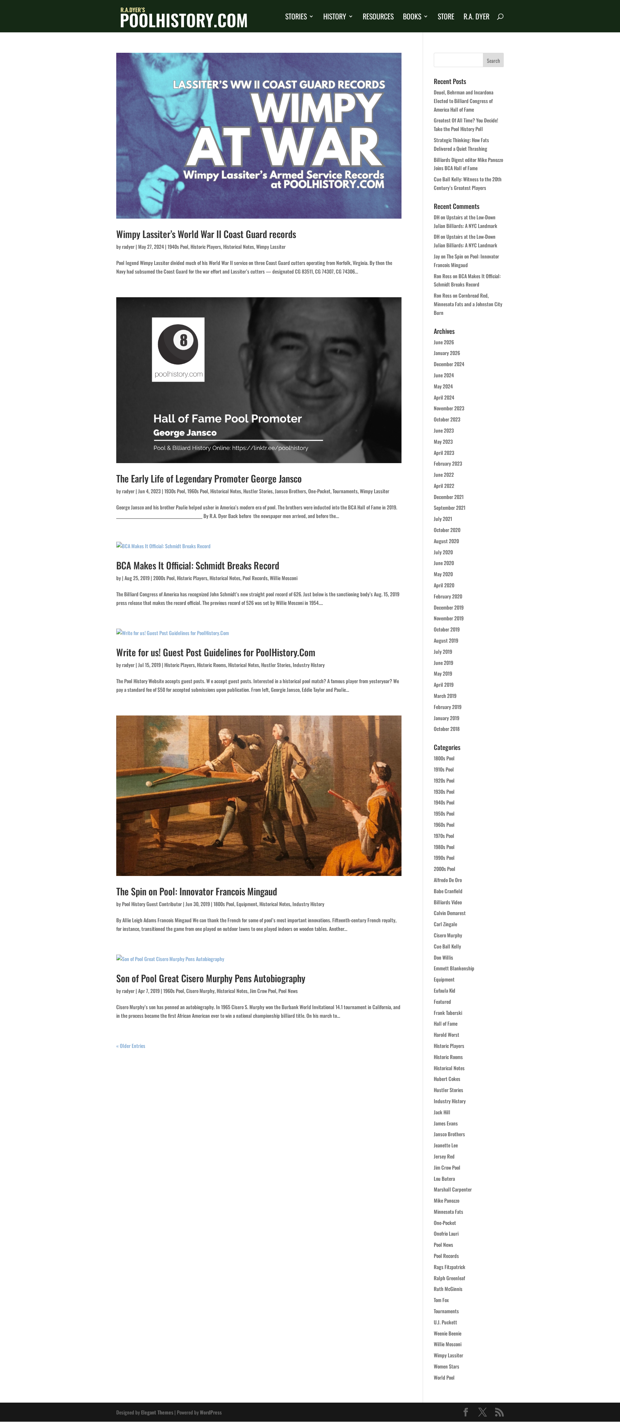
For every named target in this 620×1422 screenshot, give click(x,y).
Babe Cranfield (448, 891)
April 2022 (444, 485)
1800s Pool (223, 904)
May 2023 (443, 441)
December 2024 (449, 364)
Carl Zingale (445, 924)
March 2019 (445, 695)
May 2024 (443, 386)
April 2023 (444, 452)
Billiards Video (448, 902)
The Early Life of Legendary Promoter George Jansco (209, 478)
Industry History (309, 664)
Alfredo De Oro (448, 879)
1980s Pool (444, 846)
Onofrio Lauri (446, 1233)
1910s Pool (444, 769)
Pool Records (255, 578)
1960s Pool (197, 491)
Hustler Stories (258, 491)
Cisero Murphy (200, 990)
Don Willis (443, 957)
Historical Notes (238, 246)
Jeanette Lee (446, 1145)
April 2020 (444, 585)
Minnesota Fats (448, 1211)
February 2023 (448, 463)
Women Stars (446, 1366)
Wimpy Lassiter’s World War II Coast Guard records (206, 234)
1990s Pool (444, 857)
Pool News (288, 990)
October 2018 (447, 728)
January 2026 (447, 352)
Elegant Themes (157, 1412)
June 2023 (444, 430)
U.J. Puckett (445, 1322)
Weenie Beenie (447, 1333)
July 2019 (443, 651)
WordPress (211, 1412)
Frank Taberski (448, 1012)
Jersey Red (444, 1156)
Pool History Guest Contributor (152, 904)
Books (412, 18)
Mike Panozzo (446, 1200)
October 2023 (447, 419)
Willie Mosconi (283, 578)
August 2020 (446, 541)
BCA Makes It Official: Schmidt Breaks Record (197, 565)
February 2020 (448, 596)
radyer (128, 246)
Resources (378, 18)
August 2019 (446, 640)
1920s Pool (444, 780)
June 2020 (444, 563)
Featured (442, 1001)
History (334, 18)
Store (446, 18)
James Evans (446, 1123)
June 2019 (443, 662)
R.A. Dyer (476, 18)
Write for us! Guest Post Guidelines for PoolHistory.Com (215, 652)
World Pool (444, 1377)
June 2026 (444, 342)
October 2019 (447, 629)
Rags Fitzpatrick (449, 1267)
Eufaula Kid (444, 990)
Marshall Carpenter (453, 1189)
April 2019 (444, 684)
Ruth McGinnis (448, 1288)
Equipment (246, 904)
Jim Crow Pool (263, 990)
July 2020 (443, 552)
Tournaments (345, 491)
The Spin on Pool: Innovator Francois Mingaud (196, 891)
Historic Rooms (211, 664)
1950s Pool (444, 813)
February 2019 (447, 706)
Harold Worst (446, 1034)
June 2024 (444, 375)
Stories (296, 18)
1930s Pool (174, 491)
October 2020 (447, 529)
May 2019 (443, 673)
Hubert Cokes (447, 1078)
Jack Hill (442, 1112)
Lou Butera (444, 1178)
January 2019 (446, 718)
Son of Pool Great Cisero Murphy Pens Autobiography (210, 978)
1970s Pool (444, 835)
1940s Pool (178, 246)
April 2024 (444, 397)
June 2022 (444, 474)
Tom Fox (441, 1300)
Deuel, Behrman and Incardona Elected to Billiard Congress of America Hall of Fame (463, 100)
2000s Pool (164, 578)
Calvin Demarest (450, 913)
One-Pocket (319, 491)
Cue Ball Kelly (447, 946)
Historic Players (206, 246)
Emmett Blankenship (454, 968)
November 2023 (449, 408)
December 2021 (449, 496)
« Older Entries (130, 1045)
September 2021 (449, 507)
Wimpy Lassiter (271, 246)
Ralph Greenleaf (449, 1278)
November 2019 (449, 618)
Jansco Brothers (290, 491)
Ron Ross (443, 276)
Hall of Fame (445, 1023)
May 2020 (443, 574)
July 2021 (443, 518)
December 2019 (449, 607)
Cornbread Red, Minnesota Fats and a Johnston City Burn (468, 304)
